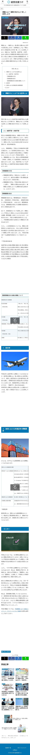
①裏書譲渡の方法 (11, 76)
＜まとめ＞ (7, 87)
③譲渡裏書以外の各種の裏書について (16, 80)
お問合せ (15, 750)
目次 (13, 68)
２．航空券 (7, 83)
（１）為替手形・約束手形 (12, 74)
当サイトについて (22, 747)
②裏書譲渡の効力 (11, 78)
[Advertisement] (15, 277)
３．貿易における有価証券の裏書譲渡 (13, 85)
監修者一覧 (8, 747)
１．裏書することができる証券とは (13, 71)
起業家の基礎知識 (6, 651)
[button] (27, 421)
